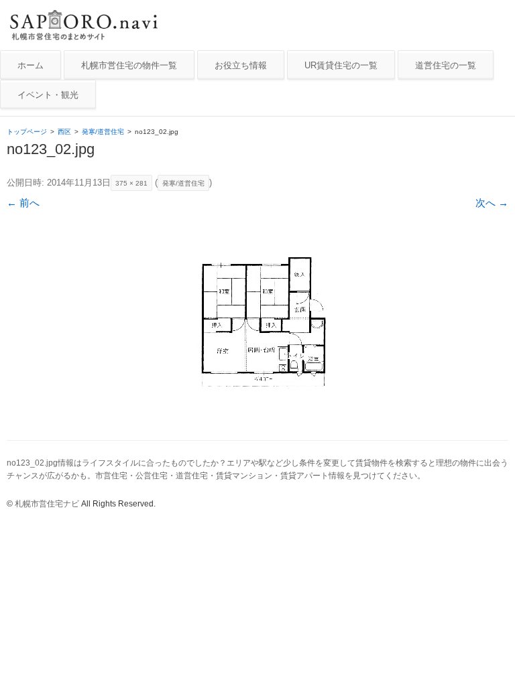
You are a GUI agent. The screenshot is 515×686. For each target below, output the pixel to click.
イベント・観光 (47, 95)
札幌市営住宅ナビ (47, 503)
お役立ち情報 (241, 65)
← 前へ (23, 202)
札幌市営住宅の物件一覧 (129, 65)
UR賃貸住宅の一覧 (341, 65)
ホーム (30, 65)
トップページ (27, 131)
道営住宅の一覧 (445, 65)
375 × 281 (131, 183)
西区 (64, 131)
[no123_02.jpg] (257, 323)
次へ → (491, 202)
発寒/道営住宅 (103, 131)
